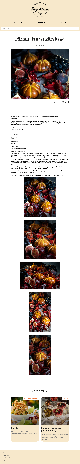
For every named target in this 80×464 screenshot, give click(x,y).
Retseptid (40, 23)
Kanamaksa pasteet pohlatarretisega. (51, 429)
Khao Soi (15, 428)
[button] (63, 102)
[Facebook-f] (4, 461)
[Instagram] (8, 461)
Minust (62, 23)
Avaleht (18, 23)
